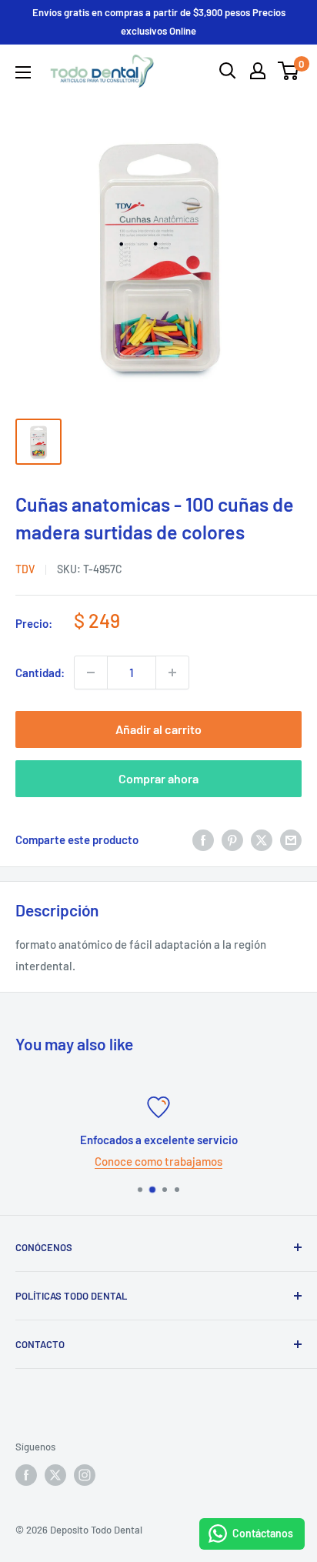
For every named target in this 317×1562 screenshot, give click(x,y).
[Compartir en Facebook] (203, 839)
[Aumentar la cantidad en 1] (172, 672)
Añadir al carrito (158, 729)
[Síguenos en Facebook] (26, 1475)
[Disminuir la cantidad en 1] (91, 672)
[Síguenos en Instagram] (84, 1475)
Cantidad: (40, 672)
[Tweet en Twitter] (261, 839)
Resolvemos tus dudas (257, 1161)
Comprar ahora (158, 778)
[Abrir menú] (23, 72)
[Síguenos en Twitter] (55, 1475)
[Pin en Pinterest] (232, 839)
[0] (289, 71)
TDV (25, 569)
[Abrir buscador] (227, 70)
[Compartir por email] (291, 839)
